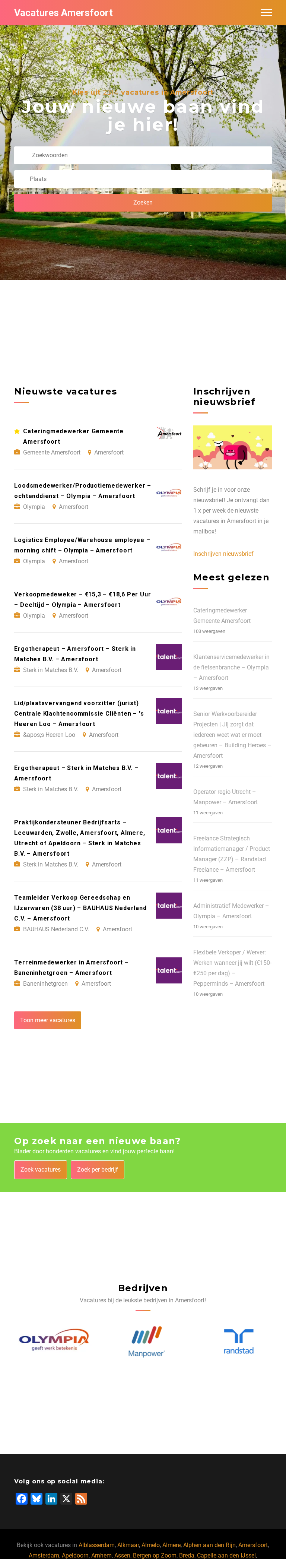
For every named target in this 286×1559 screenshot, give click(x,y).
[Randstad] (235, 1342)
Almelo (151, 1545)
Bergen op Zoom (155, 1555)
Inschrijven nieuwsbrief (223, 553)
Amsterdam (44, 1555)
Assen (122, 1555)
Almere (171, 1545)
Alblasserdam (97, 1545)
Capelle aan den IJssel (226, 1555)
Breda (186, 1555)
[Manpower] (143, 1341)
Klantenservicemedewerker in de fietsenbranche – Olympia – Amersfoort (231, 667)
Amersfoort (253, 1545)
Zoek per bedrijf (97, 1169)
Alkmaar (128, 1545)
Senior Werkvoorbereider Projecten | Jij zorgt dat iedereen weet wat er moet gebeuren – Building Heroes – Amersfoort (232, 734)
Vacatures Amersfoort (63, 12)
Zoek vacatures (40, 1169)
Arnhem (101, 1555)
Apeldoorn (75, 1555)
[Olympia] (51, 1342)
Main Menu (266, 12)
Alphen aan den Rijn (209, 1545)
